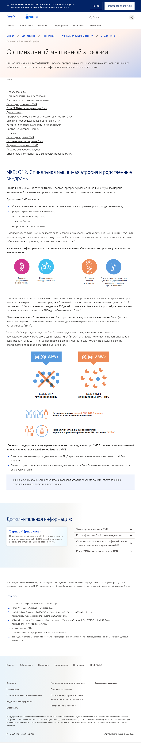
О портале (11, 683)
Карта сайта (12, 707)
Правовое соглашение (61, 689)
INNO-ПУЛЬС (96, 25)
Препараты (43, 25)
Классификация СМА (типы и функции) (27, 100)
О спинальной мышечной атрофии (26, 96)
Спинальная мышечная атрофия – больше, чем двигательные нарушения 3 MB (101, 543)
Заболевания (26, 25)
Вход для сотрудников (106, 683)
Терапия (11, 133)
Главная (10, 25)
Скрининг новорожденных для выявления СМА (33, 121)
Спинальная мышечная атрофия (77, 35)
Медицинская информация (19, 701)
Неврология (49, 35)
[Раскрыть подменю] (25, 92)
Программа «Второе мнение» (23, 129)
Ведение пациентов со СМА (22, 145)
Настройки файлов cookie (63, 705)
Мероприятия (61, 25)
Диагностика (13, 112)
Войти (96, 6)
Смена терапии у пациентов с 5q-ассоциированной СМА (39, 154)
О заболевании (108, 35)
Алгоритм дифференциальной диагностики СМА (34, 125)
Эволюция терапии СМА (20, 137)
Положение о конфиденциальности (68, 683)
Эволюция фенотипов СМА (21, 104)
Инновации (78, 25)
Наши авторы (12, 689)
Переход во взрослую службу (23, 149)
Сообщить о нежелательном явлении (24, 695)
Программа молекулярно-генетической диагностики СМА (39, 116)
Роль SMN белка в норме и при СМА (26, 108)
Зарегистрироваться (119, 6)
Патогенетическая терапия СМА (24, 141)
